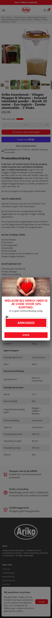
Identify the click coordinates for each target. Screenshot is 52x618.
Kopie (26, 335)
